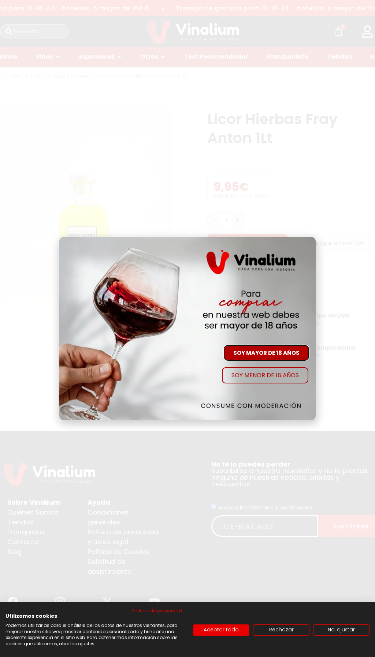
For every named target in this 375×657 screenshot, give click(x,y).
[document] (187, 328)
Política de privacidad (157, 611)
